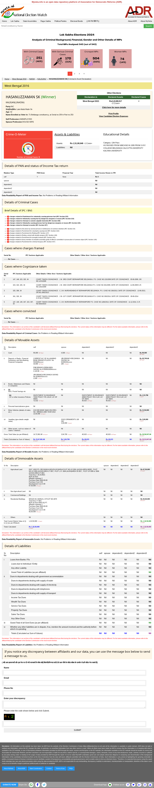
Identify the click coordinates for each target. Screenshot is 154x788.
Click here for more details (114, 107)
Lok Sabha (15, 21)
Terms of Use (60, 768)
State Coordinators (36, 768)
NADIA (32, 79)
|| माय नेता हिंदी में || (93, 21)
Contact (48, 768)
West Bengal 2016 (19, 79)
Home (4, 21)
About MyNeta (146, 21)
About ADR (132, 21)
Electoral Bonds (76, 21)
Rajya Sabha (46, 21)
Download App (100, 785)
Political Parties (61, 21)
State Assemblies (30, 21)
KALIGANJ (41, 79)
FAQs (71, 768)
